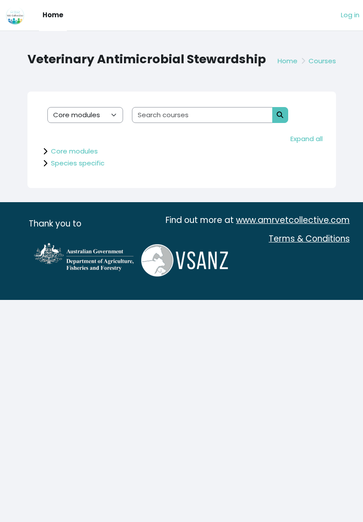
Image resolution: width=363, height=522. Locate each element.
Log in (350, 14)
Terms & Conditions (309, 239)
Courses (322, 60)
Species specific (77, 163)
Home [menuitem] (52, 14)
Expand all (306, 138)
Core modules (74, 151)
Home (287, 60)
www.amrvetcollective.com (293, 220)
